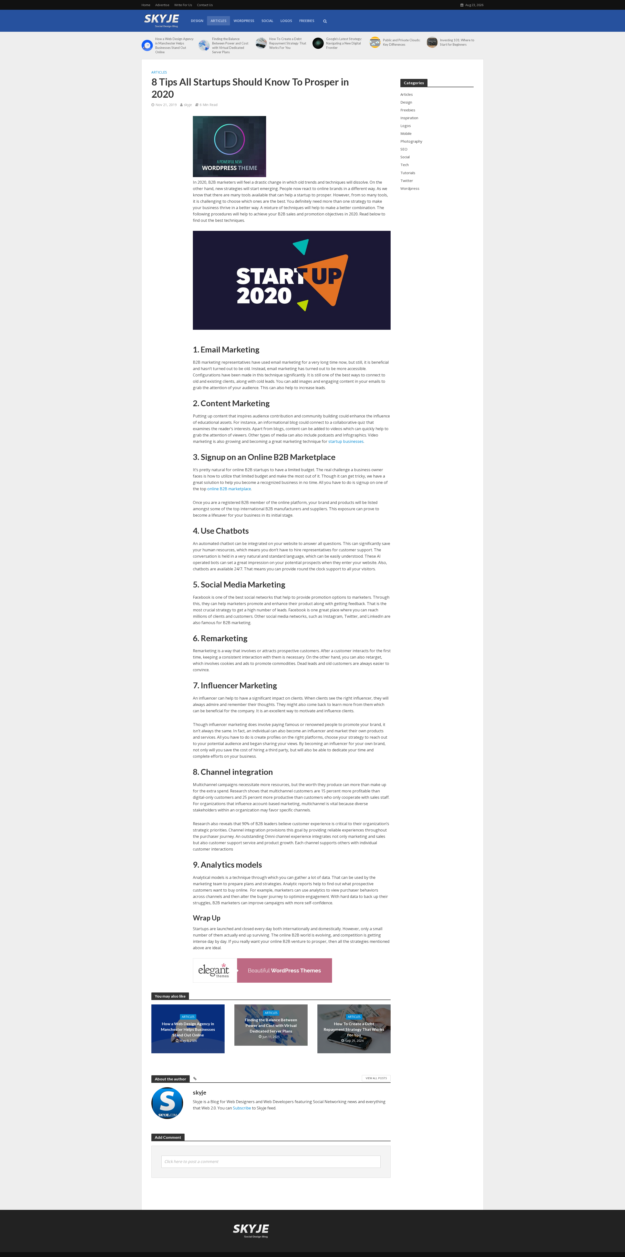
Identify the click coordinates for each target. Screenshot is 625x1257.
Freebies (306, 20)
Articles (218, 20)
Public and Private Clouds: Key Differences (401, 42)
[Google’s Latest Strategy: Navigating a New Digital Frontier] (318, 43)
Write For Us (183, 5)
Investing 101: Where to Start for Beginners (457, 42)
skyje (188, 104)
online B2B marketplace (229, 488)
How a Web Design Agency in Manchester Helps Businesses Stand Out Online (174, 45)
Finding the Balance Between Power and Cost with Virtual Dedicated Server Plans (230, 45)
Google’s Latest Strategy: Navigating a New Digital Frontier (344, 43)
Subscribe (242, 1108)
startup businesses (346, 441)
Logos (286, 20)
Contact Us (205, 5)
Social (267, 20)
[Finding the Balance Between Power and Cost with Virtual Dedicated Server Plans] (204, 45)
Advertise (162, 5)
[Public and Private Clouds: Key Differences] (375, 42)
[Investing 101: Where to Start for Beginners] (432, 42)
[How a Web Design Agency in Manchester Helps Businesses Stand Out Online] (147, 45)
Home (146, 5)
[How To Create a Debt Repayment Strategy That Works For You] (261, 43)
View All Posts (376, 1078)
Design (197, 20)
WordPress (244, 20)
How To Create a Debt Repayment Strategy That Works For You (287, 43)
